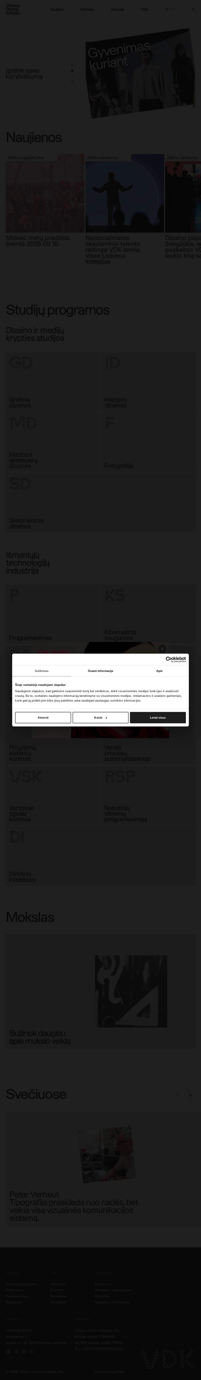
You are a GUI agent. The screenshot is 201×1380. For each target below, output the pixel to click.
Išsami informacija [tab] (100, 671)
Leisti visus (158, 717)
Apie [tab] (159, 671)
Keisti (98, 717)
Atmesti (43, 717)
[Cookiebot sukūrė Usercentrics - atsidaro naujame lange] (169, 660)
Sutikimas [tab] (41, 671)
